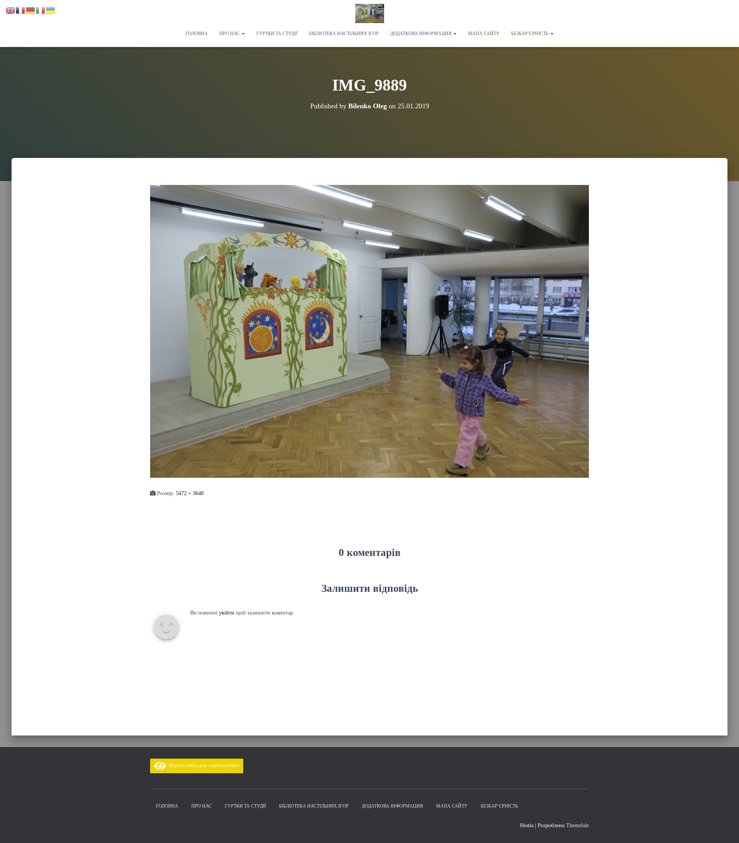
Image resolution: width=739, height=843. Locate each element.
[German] (31, 10)
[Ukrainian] (51, 10)
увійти (226, 613)
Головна (197, 33)
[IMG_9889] (369, 331)
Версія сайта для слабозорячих (202, 765)
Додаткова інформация (421, 33)
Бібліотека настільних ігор (344, 33)
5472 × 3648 (190, 493)
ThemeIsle (577, 825)
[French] (21, 10)
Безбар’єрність (530, 33)
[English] (11, 10)
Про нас (230, 33)
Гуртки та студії (277, 33)
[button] (243, 33)
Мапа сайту (484, 33)
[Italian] (41, 10)
